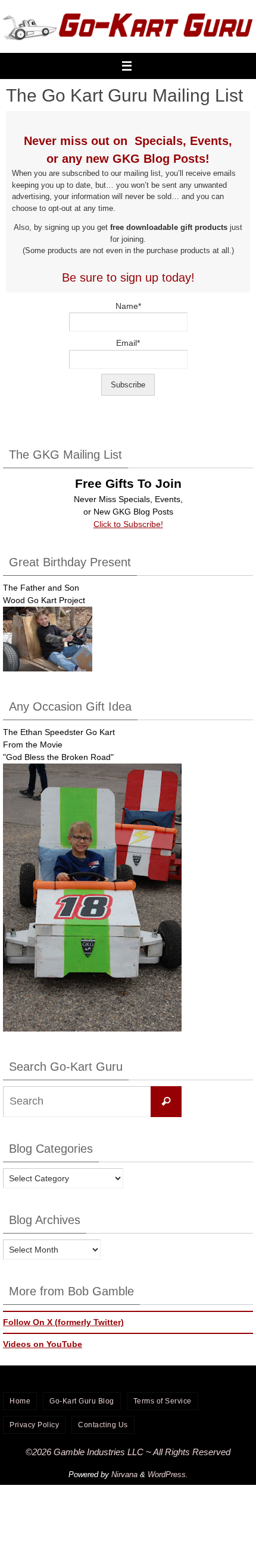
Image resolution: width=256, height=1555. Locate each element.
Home (20, 1401)
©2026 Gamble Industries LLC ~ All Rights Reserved (128, 1452)
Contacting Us (103, 1425)
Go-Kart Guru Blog (81, 1401)
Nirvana (124, 1474)
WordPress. (168, 1474)
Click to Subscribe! (128, 524)
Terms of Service (162, 1401)
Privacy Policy (34, 1425)
